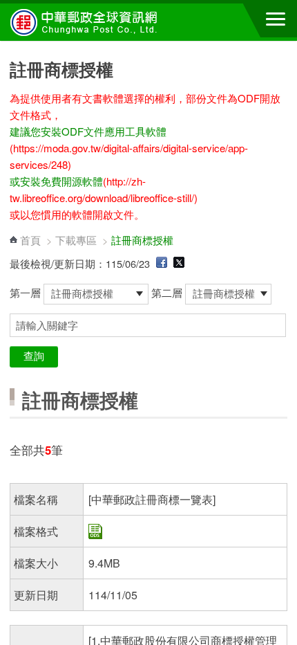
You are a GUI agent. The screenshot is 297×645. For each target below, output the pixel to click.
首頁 (30, 240)
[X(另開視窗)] (178, 263)
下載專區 (76, 240)
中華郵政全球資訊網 (86, 22)
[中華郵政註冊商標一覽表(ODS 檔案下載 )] (95, 535)
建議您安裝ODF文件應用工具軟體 (88, 131)
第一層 (27, 292)
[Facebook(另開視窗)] (161, 263)
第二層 (168, 292)
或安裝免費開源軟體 (56, 181)
